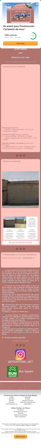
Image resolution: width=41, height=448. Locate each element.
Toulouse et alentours (20, 415)
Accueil (18, 424)
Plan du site (24, 424)
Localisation (9, 62)
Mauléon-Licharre (27, 400)
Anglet (12, 397)
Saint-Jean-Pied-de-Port (27, 402)
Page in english (20, 425)
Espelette (28, 397)
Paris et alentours (20, 417)
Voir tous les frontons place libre (15, 337)
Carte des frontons (33, 424)
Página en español (31, 425)
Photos (17, 62)
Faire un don (20, 436)
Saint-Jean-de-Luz (11, 404)
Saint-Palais (27, 404)
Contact (7, 425)
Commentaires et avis (28, 62)
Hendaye (11, 402)
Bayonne (11, 399)
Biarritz (11, 400)
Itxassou (27, 399)
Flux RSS (12, 425)
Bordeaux (21, 410)
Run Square (26, 371)
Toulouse (20, 413)
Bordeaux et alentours (20, 411)
